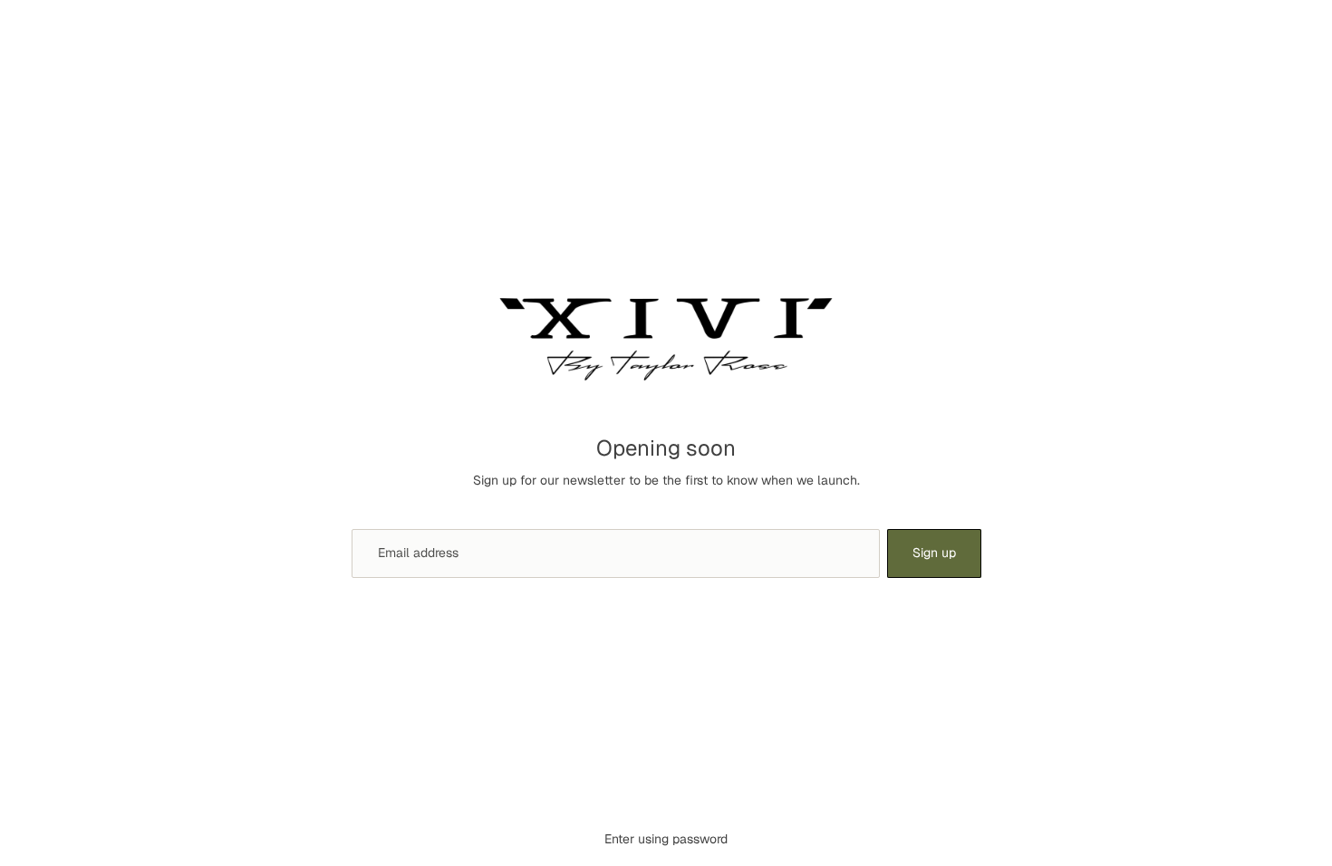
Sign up (934, 552)
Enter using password (666, 839)
